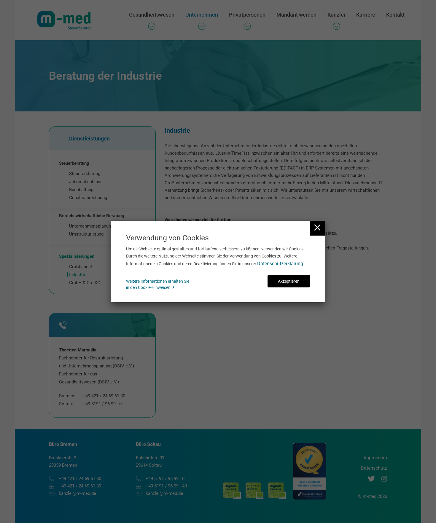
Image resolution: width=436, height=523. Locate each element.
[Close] (317, 228)
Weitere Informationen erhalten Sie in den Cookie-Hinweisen (157, 284)
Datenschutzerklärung (280, 263)
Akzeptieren (289, 281)
